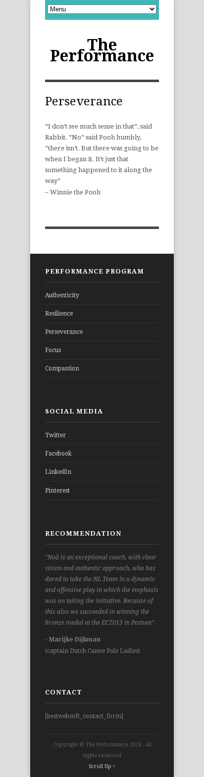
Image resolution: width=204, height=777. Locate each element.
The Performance (102, 50)
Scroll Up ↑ (102, 766)
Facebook (58, 453)
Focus (53, 350)
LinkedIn (58, 471)
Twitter (55, 435)
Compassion (62, 368)
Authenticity (62, 295)
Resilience (59, 313)
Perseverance (64, 331)
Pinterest (57, 490)
